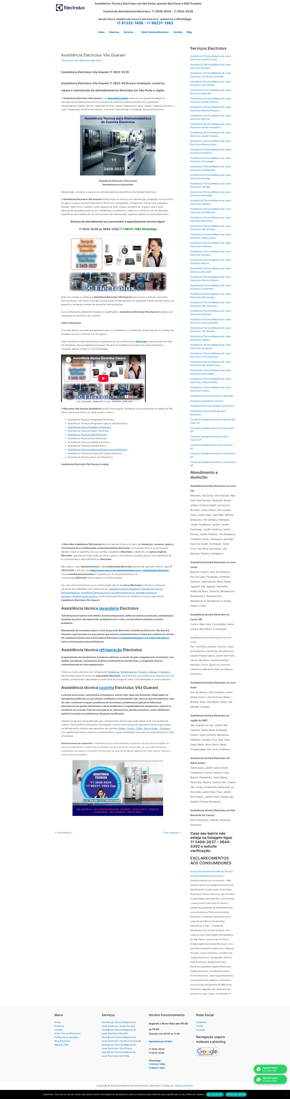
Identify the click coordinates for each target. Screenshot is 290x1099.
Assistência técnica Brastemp (124, 588)
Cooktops (165, 728)
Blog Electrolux (62, 1041)
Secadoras (163, 637)
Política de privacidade (66, 1037)
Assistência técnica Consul (95, 592)
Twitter (200, 1026)
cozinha (106, 687)
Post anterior (63, 832)
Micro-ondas (151, 728)
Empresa (59, 1026)
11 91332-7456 (130, 23)
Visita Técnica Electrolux (67, 1033)
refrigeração (110, 649)
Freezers (143, 672)
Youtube (200, 1029)
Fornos (130, 728)
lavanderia (109, 608)
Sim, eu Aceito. (215, 1094)
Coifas (139, 728)
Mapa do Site (61, 1044)
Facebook (201, 1022)
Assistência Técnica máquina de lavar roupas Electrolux (97, 449)
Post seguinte (172, 832)
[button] (135, 32)
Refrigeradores (129, 672)
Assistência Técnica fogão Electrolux (87, 434)
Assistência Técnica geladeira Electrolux (89, 427)
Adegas (153, 672)
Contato (58, 1029)
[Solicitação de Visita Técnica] (117, 787)
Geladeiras (113, 672)
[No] (286, 1094)
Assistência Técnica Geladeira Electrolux (212, 405)
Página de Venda (184, 1085)
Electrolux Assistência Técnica (206, 400)
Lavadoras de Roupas (131, 637)
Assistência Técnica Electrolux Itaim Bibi (211, 395)
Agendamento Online (160, 1041)
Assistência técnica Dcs (85, 596)
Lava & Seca (150, 637)
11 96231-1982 (160, 23)
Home (57, 1022)
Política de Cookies (236, 1094)
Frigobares (164, 672)
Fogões (122, 728)
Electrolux (68, 60)
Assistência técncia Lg (123, 592)
